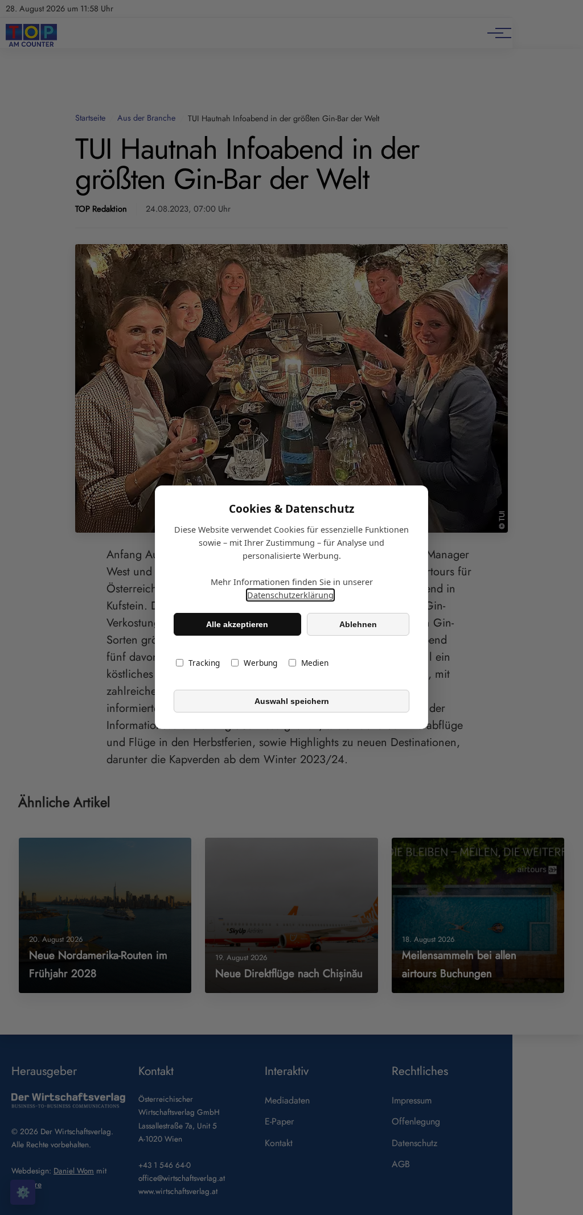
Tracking (204, 663)
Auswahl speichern (291, 701)
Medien (315, 663)
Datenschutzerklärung (290, 595)
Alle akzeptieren (237, 624)
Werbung (260, 663)
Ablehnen (358, 624)
